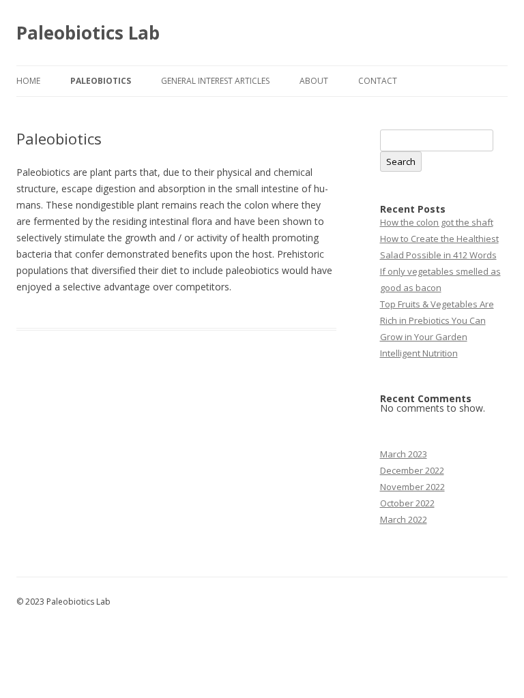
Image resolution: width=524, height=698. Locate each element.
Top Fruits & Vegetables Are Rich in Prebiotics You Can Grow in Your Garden (437, 320)
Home (28, 81)
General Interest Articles (215, 81)
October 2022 (407, 503)
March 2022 (403, 519)
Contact (377, 81)
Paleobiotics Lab (88, 32)
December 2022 (412, 470)
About (314, 81)
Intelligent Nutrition (419, 353)
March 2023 (403, 454)
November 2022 (412, 487)
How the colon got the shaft (436, 222)
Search (401, 161)
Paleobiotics (100, 81)
